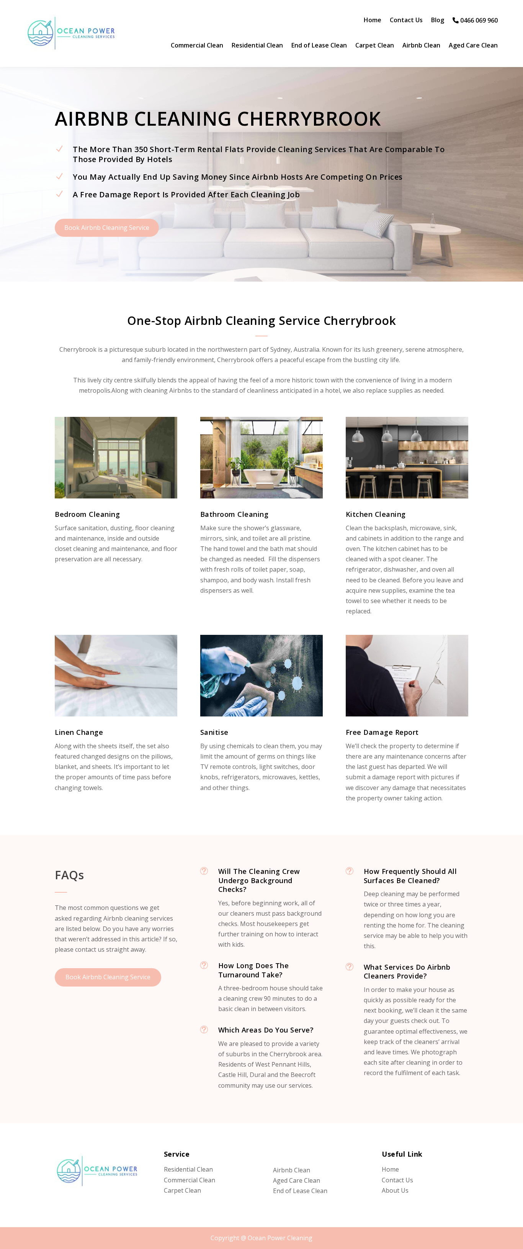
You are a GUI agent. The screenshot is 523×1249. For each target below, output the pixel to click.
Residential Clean (257, 46)
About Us (395, 1190)
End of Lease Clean (319, 46)
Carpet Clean (374, 46)
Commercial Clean (197, 46)
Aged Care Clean (473, 46)
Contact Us (406, 20)
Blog (437, 20)
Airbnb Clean (421, 46)
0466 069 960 (478, 21)
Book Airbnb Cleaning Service (106, 227)
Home (372, 20)
